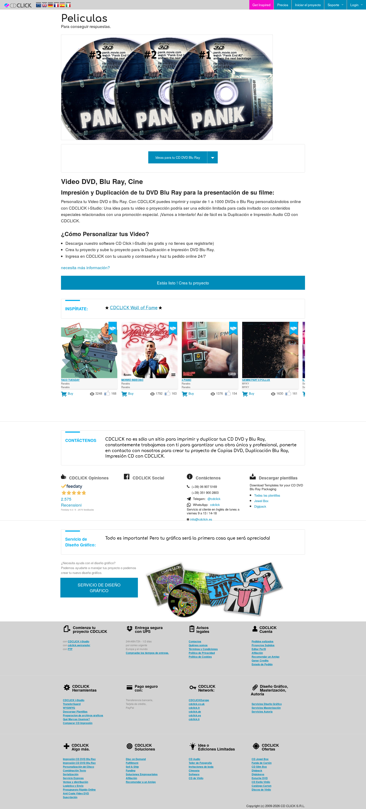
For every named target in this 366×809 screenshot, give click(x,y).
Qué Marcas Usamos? (76, 719)
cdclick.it (194, 719)
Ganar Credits (260, 660)
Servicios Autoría (262, 711)
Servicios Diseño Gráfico (267, 704)
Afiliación (257, 653)
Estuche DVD (260, 778)
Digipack (260, 506)
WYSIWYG (69, 708)
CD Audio (194, 759)
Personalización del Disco (78, 767)
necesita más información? (85, 267)
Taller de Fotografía (200, 763)
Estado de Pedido (262, 664)
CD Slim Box (259, 767)
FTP (70, 649)
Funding (130, 770)
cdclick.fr (194, 708)
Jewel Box (261, 501)
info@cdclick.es (201, 519)
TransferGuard (71, 704)
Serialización (70, 774)
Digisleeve (258, 774)
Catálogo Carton (261, 786)
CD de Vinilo (196, 778)
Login (354, 4)
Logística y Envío (73, 786)
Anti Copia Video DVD (76, 793)
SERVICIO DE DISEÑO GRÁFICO (99, 587)
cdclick (215, 505)
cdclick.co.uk (197, 704)
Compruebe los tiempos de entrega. (147, 653)
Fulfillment (132, 763)
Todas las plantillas (267, 495)
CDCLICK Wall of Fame (134, 308)
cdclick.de (195, 711)
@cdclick (214, 499)
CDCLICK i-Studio (78, 641)
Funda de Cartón (262, 763)
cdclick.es (195, 715)
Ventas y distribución (75, 782)
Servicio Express (73, 778)
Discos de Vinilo (261, 789)
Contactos (195, 641)
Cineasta (194, 770)
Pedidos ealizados (262, 641)
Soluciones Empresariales (142, 774)
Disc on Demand (136, 759)
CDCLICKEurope (199, 700)
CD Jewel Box (260, 759)
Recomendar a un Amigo (141, 782)
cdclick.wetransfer (79, 645)
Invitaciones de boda (201, 767)
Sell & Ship (132, 767)
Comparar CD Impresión (77, 723)
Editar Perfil (259, 649)
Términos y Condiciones (203, 649)
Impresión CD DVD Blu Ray (79, 759)
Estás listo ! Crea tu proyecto (183, 282)
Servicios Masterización (266, 708)
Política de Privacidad (202, 653)
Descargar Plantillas (75, 711)
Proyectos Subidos (263, 645)
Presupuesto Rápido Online (79, 789)
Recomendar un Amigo (265, 657)
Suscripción (70, 797)
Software (194, 774)
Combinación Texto (74, 770)
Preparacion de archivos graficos (83, 715)
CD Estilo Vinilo (261, 782)
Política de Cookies (200, 657)
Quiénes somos (198, 645)
